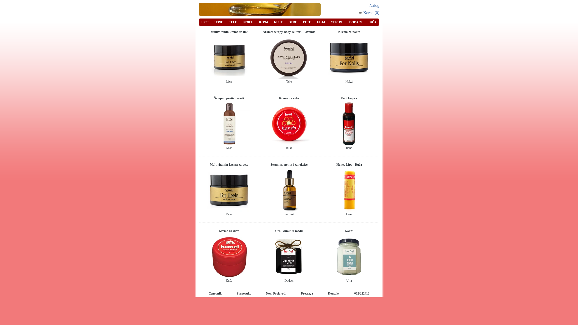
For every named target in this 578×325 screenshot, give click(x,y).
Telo (233, 22)
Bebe (293, 22)
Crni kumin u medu (289, 231)
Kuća (372, 22)
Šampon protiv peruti (229, 98)
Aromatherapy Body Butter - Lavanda (289, 32)
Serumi (337, 22)
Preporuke (244, 293)
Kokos (349, 231)
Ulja (321, 22)
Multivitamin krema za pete (229, 164)
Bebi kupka (349, 98)
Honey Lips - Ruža (349, 164)
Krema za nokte (349, 32)
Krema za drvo (229, 231)
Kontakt (333, 293)
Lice (205, 22)
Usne (218, 22)
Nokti (248, 22)
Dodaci (355, 22)
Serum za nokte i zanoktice (289, 164)
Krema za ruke (289, 98)
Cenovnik (215, 293)
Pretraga (307, 293)
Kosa (263, 22)
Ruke (278, 22)
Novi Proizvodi (276, 293)
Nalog (374, 5)
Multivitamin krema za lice (229, 32)
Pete (307, 22)
